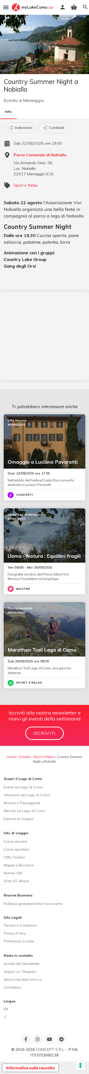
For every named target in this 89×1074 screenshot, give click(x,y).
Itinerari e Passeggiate (22, 803)
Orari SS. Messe (16, 881)
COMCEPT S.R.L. (50, 1049)
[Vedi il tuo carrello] (74, 7)
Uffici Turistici (14, 857)
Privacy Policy (15, 933)
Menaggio (33, 100)
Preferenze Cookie (19, 941)
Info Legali (13, 917)
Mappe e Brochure (19, 865)
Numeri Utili (13, 873)
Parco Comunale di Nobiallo (40, 154)
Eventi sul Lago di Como (23, 787)
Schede (24, 757)
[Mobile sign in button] (62, 7)
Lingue (9, 1001)
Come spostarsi (17, 849)
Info (8, 111)
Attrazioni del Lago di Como (27, 795)
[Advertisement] (44, 336)
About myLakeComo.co (23, 979)
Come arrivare (15, 841)
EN (6, 1009)
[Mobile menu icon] (5, 7)
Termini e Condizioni (20, 925)
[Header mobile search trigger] (85, 7)
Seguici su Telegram (20, 971)
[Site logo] (33, 7)
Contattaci (12, 987)
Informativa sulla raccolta (30, 1067)
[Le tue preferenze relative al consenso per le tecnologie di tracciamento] (80, 1065)
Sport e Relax (26, 185)
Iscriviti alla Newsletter (22, 963)
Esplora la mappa (18, 818)
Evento (11, 100)
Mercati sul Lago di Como (24, 811)
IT (5, 1017)
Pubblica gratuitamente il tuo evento (33, 903)
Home (11, 757)
